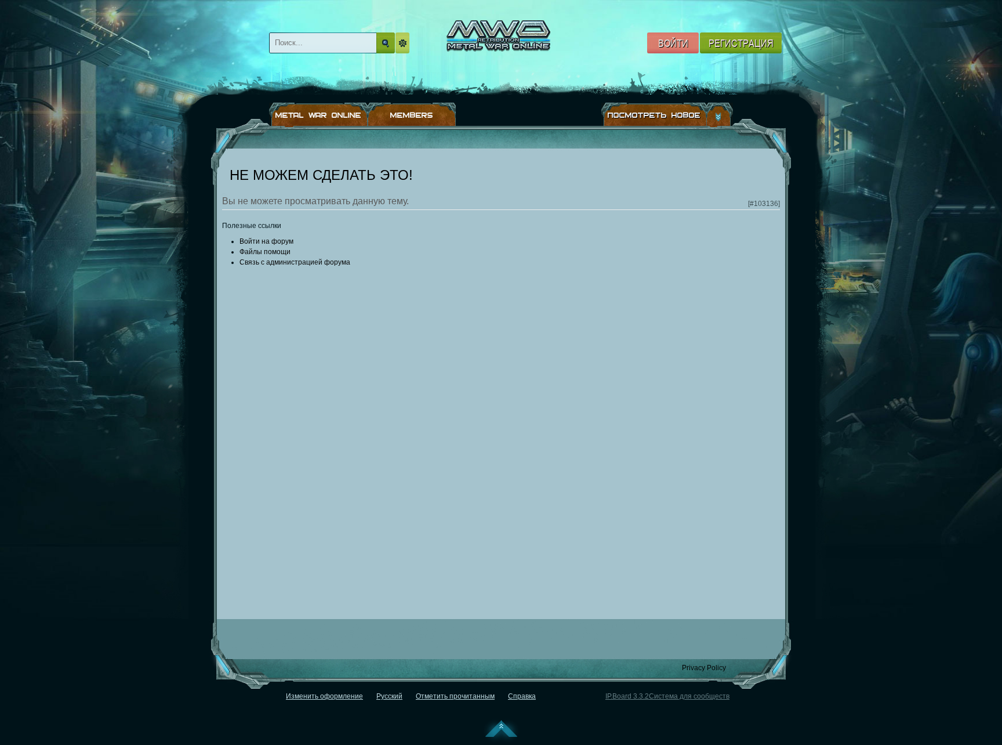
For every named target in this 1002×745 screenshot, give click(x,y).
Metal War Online (509, 50)
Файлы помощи (265, 252)
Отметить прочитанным (455, 696)
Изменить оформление (324, 696)
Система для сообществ (689, 696)
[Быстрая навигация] (720, 115)
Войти (673, 42)
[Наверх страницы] (501, 731)
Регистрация (741, 42)
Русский (389, 696)
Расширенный (404, 42)
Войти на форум (266, 241)
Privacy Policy (704, 668)
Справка (522, 696)
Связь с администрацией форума (294, 262)
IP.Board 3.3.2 (627, 696)
